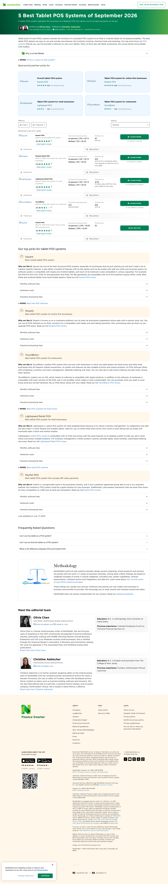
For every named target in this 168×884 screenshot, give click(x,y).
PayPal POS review (92, 490)
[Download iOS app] (28, 760)
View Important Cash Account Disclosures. (94, 830)
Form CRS (96, 819)
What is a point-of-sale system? (41, 60)
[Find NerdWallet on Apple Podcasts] (138, 759)
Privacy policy (129, 717)
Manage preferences (26, 876)
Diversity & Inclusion (81, 723)
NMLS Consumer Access (81, 772)
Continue (45, 876)
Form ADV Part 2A (107, 819)
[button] (51, 141)
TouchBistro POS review (109, 383)
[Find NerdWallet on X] (125, 759)
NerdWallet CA (101, 873)
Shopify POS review (58, 326)
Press (75, 736)
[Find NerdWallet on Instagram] (134, 759)
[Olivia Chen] (21, 28)
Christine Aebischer (71, 27)
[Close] (52, 864)
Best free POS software (37, 303)
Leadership (77, 713)
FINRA (115, 816)
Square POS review (87, 277)
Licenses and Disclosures (99, 772)
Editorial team (78, 733)
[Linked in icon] (61, 624)
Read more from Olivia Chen (33, 650)
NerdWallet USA (82, 873)
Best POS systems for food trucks (42, 409)
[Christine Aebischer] (25, 28)
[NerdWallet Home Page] (11, 4)
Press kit (76, 740)
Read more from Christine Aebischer (36, 689)
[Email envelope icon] (43, 624)
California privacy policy (134, 720)
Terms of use (129, 710)
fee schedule (95, 823)
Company (76, 710)
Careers (76, 717)
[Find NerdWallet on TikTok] (143, 759)
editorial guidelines (124, 594)
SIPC (119, 816)
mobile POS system (39, 436)
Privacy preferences (132, 723)
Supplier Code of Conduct (134, 713)
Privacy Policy (77, 821)
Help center (103, 710)
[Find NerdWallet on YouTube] (130, 759)
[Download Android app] (44, 760)
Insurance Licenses (106, 785)
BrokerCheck (113, 823)
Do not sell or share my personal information (133, 728)
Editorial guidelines (81, 726)
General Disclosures (83, 823)
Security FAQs (104, 713)
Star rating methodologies (83, 730)
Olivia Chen (44, 27)
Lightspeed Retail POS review (53, 441)
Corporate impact (80, 720)
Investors (76, 743)
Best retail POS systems (37, 467)
